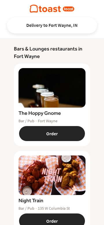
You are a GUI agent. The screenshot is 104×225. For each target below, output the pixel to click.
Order (52, 133)
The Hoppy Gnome (39, 113)
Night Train (30, 200)
